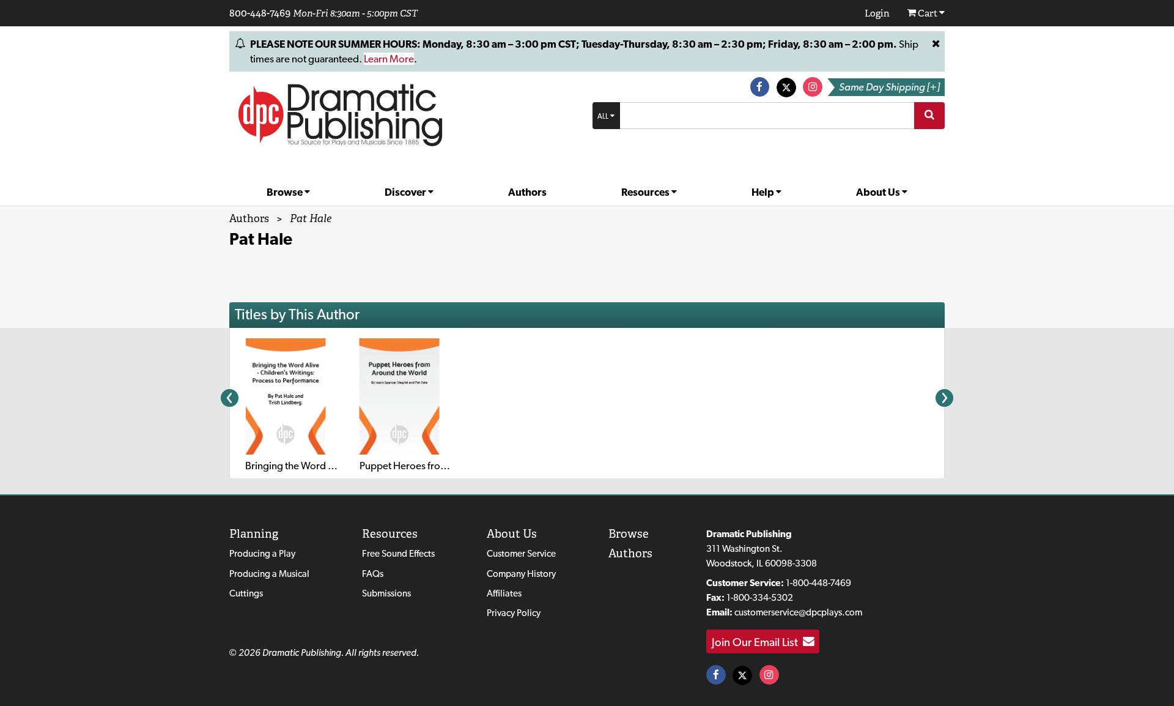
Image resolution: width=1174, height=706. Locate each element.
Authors (527, 192)
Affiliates (504, 593)
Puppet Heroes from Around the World (445, 465)
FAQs (372, 573)
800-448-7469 (259, 13)
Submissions (386, 593)
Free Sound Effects (398, 553)
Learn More (389, 59)
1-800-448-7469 (818, 583)
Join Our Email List (757, 641)
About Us (879, 192)
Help (763, 192)
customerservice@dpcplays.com (798, 612)
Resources (646, 192)
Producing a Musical (269, 573)
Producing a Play (262, 553)
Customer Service (521, 553)
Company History (521, 573)
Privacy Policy (514, 613)
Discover (406, 192)
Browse (286, 192)
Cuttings (246, 593)
